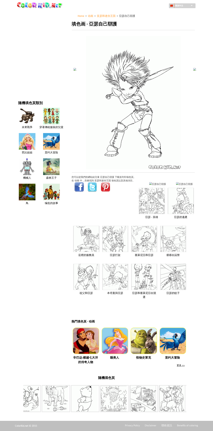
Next (189, 399)
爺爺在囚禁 (173, 255)
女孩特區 (23, 47)
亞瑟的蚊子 (173, 293)
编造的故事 (51, 203)
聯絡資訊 (166, 425)
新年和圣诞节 (25, 74)
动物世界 (23, 33)
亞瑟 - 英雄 (151, 217)
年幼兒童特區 (25, 68)
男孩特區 (23, 61)
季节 (20, 54)
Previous (20, 399)
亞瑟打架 (115, 255)
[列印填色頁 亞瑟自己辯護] (157, 184)
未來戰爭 (27, 127)
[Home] (40, 5)
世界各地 (23, 20)
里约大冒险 (51, 152)
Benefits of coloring (187, 425)
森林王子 (51, 178)
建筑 (20, 27)
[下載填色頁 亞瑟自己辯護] (184, 184)
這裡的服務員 (86, 255)
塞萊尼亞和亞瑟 (144, 255)
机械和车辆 (24, 13)
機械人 (27, 178)
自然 (20, 88)
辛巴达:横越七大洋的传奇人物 (85, 360)
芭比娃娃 (27, 152)
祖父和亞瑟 (86, 293)
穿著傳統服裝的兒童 (51, 127)
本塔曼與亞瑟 (115, 293)
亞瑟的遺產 (180, 217)
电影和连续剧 (25, 81)
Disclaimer (150, 425)
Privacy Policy (132, 425)
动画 (20, 40)
